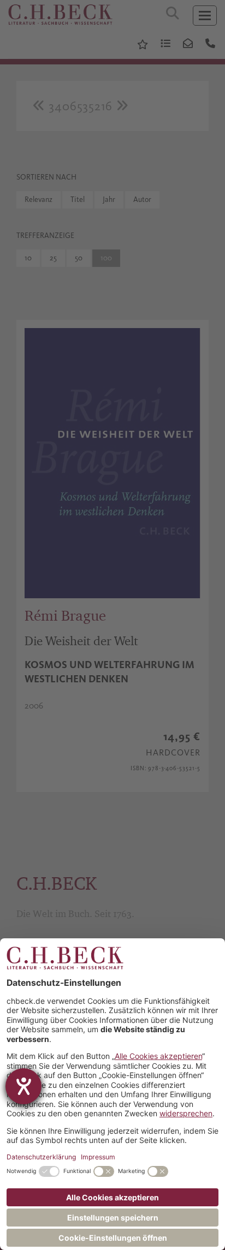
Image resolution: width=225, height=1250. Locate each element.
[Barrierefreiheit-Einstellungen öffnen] (23, 1086)
